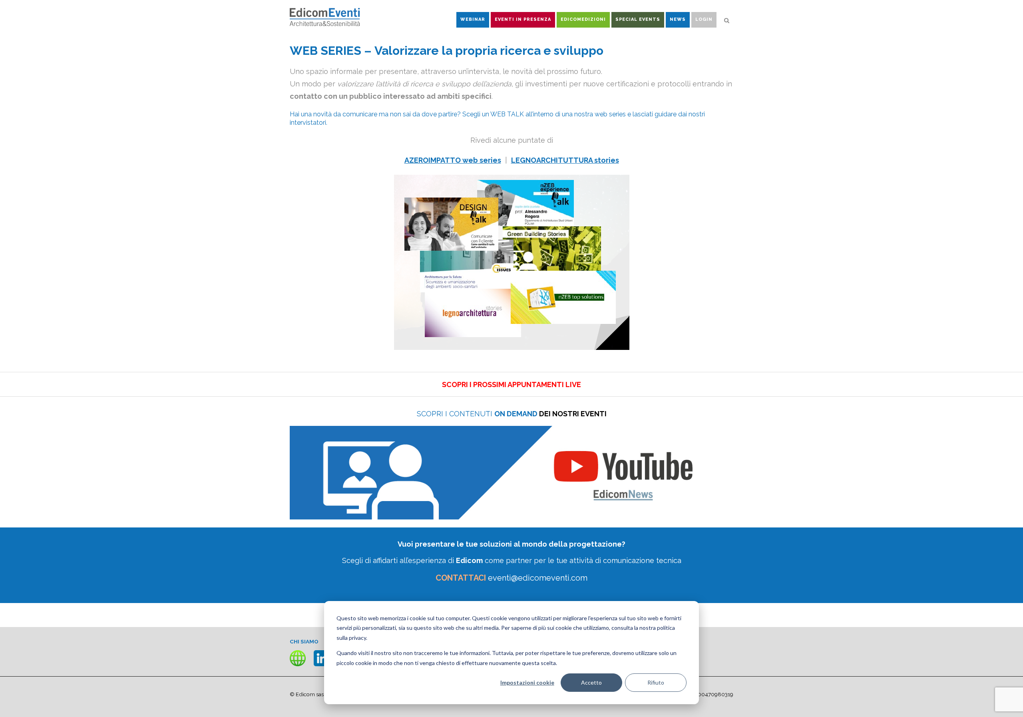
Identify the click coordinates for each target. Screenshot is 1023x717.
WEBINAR (472, 19)
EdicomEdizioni (583, 19)
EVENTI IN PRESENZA (523, 19)
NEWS (678, 19)
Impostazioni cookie (527, 682)
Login (704, 19)
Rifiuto (655, 682)
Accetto (591, 682)
